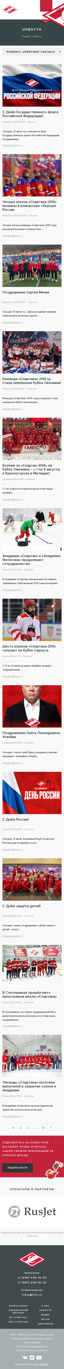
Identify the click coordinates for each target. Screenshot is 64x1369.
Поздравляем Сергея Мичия (25, 292)
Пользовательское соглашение (32, 1350)
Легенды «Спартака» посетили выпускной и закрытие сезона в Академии (29, 1086)
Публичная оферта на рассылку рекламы (32, 1338)
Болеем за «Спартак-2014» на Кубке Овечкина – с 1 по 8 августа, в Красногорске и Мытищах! (31, 469)
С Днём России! (15, 819)
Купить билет (18, 1306)
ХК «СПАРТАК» (19, 1317)
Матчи (45, 1319)
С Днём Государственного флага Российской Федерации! (30, 114)
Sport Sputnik (42, 1364)
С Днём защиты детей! (21, 906)
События (32, 215)
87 (43, 1127)
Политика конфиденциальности (32, 1346)
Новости (45, 1310)
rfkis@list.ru (32, 1294)
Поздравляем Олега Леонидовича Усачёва (31, 735)
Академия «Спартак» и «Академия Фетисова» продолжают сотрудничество (31, 560)
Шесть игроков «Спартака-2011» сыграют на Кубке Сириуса (29, 648)
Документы (45, 1324)
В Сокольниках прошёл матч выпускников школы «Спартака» (29, 994)
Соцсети (32, 122)
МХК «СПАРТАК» (18, 1322)
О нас (45, 1306)
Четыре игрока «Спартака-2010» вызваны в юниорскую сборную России (29, 205)
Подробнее (11, 145)
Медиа (45, 1315)
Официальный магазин (18, 1311)
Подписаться (17, 1167)
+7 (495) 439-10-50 (32, 1277)
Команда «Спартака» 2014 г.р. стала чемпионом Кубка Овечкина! (31, 381)
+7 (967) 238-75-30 (32, 1282)
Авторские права (32, 1342)
